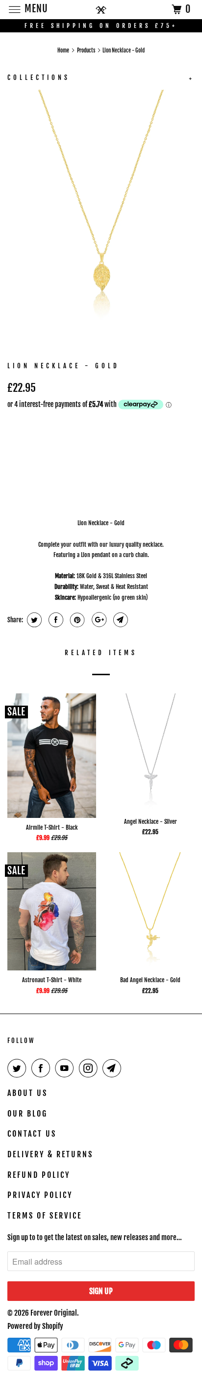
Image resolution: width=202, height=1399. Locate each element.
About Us (27, 1093)
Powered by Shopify (35, 1326)
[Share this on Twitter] (33, 619)
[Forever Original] (101, 9)
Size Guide (176, 424)
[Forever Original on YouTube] (66, 1068)
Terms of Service (44, 1216)
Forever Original (53, 1313)
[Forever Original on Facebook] (42, 1068)
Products (86, 50)
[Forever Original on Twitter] (18, 1068)
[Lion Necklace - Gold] (101, 214)
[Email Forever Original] (113, 1068)
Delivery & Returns (50, 1154)
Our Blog (27, 1114)
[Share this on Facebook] (54, 619)
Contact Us (31, 1134)
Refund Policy (38, 1175)
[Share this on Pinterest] (76, 619)
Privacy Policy (40, 1195)
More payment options (85, 488)
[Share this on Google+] (97, 619)
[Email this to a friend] (119, 619)
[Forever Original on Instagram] (90, 1068)
